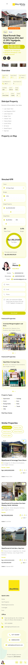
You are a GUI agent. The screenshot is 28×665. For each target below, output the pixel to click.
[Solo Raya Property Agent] (18, 4)
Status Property (18, 431)
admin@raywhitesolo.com (12, 627)
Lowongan (4, 607)
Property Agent (7, 435)
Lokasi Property (7, 431)
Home (3, 599)
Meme (15, 265)
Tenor (5, 184)
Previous (1, 19)
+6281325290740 (20, 276)
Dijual (5, 32)
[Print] (4, 58)
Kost (17, 401)
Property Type (17, 427)
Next (26, 19)
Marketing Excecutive (8, 605)
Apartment (6, 398)
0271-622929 (8, 623)
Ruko (17, 404)
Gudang (18, 398)
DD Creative (17, 656)
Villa (4, 409)
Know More (15, 268)
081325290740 (19, 273)
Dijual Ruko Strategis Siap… (11, 362)
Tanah (18, 406)
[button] (7, 3)
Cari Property (5, 602)
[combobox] (14, 188)
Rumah (10, 32)
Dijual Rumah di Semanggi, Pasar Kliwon (14, 460)
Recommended (7, 427)
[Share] (8, 58)
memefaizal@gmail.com (19, 279)
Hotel (5, 401)
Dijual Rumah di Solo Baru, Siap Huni (13, 548)
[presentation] (5, 339)
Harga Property (7, 204)
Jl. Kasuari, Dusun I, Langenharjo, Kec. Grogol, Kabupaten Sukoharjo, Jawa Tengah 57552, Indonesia (13, 552)
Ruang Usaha (7, 404)
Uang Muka (6, 216)
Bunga (5, 192)
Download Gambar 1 (14, 28)
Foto (3, 610)
